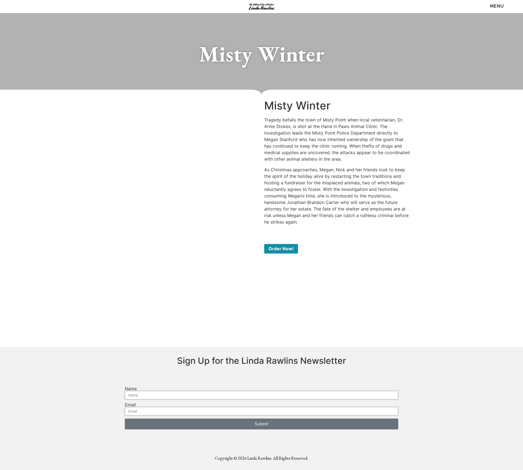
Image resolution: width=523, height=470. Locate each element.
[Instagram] (33, 6)
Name (131, 388)
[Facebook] (11, 6)
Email (130, 404)
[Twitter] (22, 6)
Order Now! (281, 248)
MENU (497, 6)
